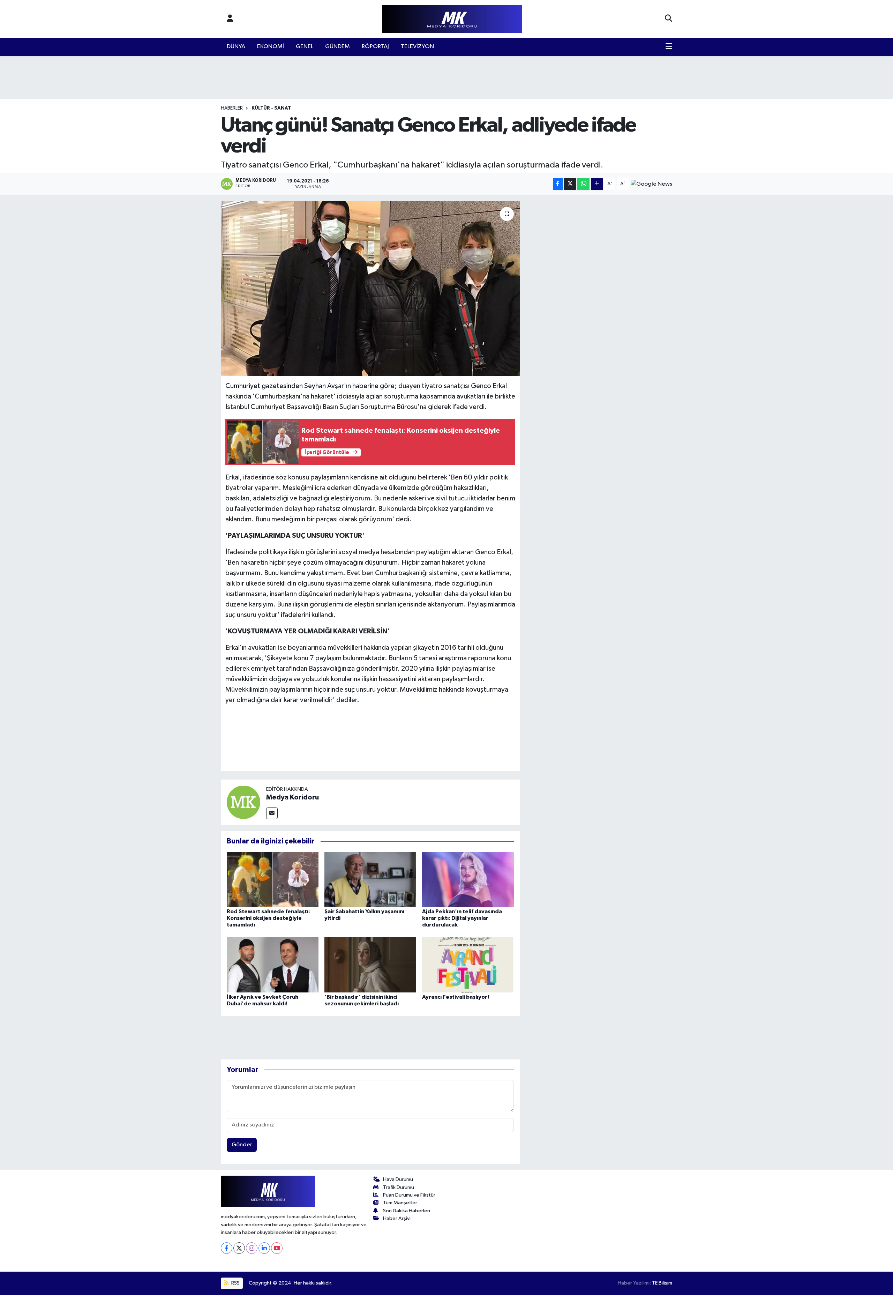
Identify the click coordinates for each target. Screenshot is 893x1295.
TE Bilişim (662, 1283)
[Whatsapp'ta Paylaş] (583, 184)
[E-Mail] (272, 813)
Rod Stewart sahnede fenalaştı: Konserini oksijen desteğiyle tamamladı (268, 918)
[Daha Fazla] (597, 184)
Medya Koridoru (292, 797)
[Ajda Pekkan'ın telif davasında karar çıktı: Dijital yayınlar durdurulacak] (468, 879)
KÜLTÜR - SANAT (271, 108)
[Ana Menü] (669, 46)
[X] (239, 1248)
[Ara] (668, 18)
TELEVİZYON (417, 47)
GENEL (304, 47)
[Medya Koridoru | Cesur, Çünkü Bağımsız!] (452, 19)
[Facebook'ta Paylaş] (558, 184)
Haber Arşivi (397, 1218)
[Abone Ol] (651, 183)
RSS (235, 1283)
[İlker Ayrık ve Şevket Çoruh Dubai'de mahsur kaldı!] (272, 965)
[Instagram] (251, 1248)
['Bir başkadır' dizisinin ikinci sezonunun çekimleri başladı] (370, 965)
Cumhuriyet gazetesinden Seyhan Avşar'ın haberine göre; (311, 385)
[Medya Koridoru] (243, 802)
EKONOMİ (270, 47)
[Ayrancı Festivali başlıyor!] (468, 965)
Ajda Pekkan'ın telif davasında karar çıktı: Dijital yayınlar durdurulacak (462, 918)
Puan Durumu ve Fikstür (409, 1195)
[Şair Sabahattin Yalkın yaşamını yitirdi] (370, 879)
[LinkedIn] (264, 1248)
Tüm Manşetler (400, 1202)
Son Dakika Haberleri (406, 1210)
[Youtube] (277, 1248)
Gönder (242, 1145)
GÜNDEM (337, 47)
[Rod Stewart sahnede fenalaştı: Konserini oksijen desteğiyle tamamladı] (272, 879)
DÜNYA (236, 47)
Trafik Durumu (398, 1187)
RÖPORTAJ (375, 47)
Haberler (232, 108)
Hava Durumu (398, 1179)
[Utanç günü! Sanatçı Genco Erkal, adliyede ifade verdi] (370, 288)
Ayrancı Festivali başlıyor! (455, 997)
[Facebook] (226, 1248)
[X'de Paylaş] (570, 184)
